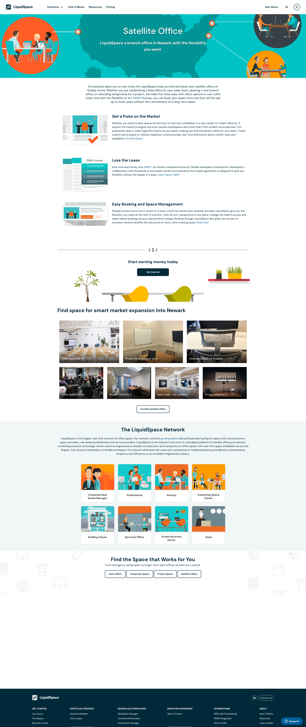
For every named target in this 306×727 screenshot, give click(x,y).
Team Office (115, 574)
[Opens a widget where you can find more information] (292, 721)
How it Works (76, 7)
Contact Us (266, 697)
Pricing (110, 7)
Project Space (165, 574)
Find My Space (134, 138)
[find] (287, 7)
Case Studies (266, 723)
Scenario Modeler (79, 713)
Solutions (53, 7)
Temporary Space (139, 574)
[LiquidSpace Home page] (19, 7)
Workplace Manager (128, 713)
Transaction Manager (128, 723)
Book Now (203, 222)
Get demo (271, 7)
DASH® (137, 98)
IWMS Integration (223, 718)
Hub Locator (76, 718)
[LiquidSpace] (45, 697)
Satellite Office (189, 574)
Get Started (153, 272)
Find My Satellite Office (153, 409)
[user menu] (297, 7)
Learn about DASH (168, 174)
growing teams (169, 438)
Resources (95, 7)
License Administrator (129, 718)
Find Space (38, 718)
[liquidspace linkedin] (254, 697)
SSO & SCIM (220, 723)
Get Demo (37, 713)
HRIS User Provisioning (225, 713)
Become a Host (40, 723)
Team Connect (174, 713)
